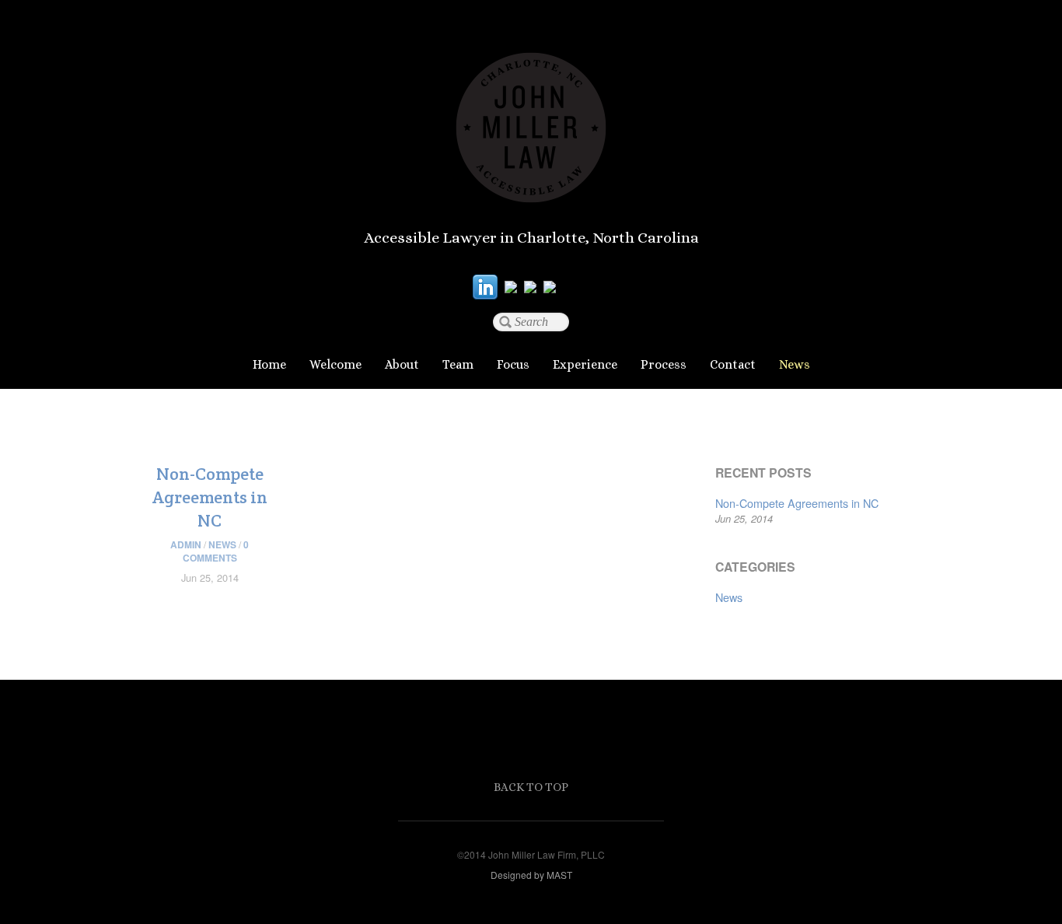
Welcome (335, 364)
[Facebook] (530, 286)
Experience (585, 364)
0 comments (216, 551)
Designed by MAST (531, 874)
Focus (513, 364)
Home (269, 364)
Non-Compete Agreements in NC (209, 497)
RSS (576, 286)
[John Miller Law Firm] (531, 187)
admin (185, 544)
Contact (733, 364)
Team (457, 364)
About (402, 364)
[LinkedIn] (485, 286)
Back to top (531, 786)
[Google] (549, 286)
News (794, 364)
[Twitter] (511, 286)
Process (663, 364)
